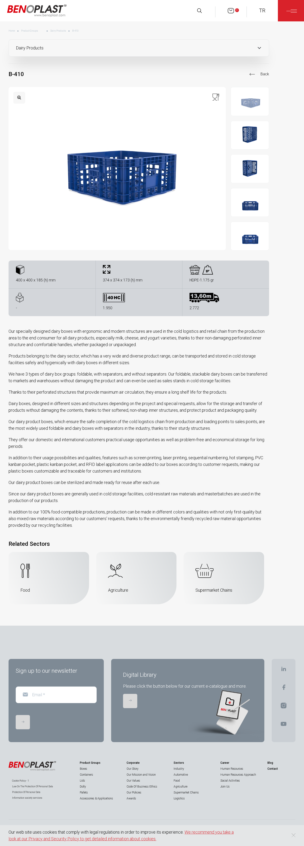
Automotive (181, 774)
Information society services (27, 798)
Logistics (179, 798)
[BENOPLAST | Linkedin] (283, 670)
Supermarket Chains (186, 792)
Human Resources (231, 768)
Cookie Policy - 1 (20, 780)
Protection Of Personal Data (26, 792)
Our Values (133, 780)
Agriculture (180, 786)
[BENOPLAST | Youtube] (283, 725)
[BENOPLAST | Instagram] (283, 707)
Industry (179, 768)
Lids (82, 780)
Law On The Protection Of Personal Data (32, 786)
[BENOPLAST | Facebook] (283, 688)
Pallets (84, 792)
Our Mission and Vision (141, 774)
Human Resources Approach (238, 774)
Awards (131, 798)
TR (262, 11)
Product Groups (29, 30)
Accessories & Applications (96, 798)
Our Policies (134, 792)
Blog (270, 762)
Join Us (225, 786)
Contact (272, 768)
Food (177, 780)
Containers (86, 774)
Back (265, 74)
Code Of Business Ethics (142, 786)
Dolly (83, 786)
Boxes (83, 768)
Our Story (132, 768)
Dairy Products (58, 30)
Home (12, 30)
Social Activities (230, 780)
